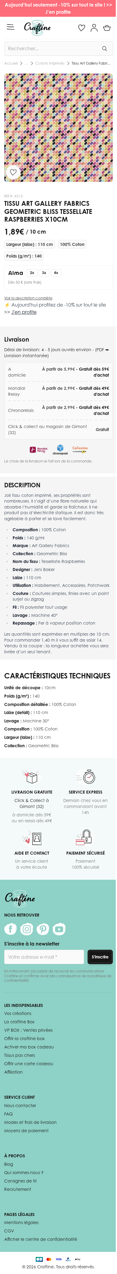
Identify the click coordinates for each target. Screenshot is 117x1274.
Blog (8, 1164)
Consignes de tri (20, 1180)
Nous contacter (20, 1105)
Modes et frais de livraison (30, 1122)
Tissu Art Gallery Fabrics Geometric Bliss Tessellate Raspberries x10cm (92, 63)
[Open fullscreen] (58, 128)
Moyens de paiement (26, 1130)
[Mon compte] (94, 28)
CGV (9, 1230)
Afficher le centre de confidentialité (40, 1239)
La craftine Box (19, 1021)
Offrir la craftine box (24, 1038)
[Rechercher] (104, 48)
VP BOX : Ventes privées (28, 1030)
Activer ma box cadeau (29, 1046)
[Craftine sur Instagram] (26, 929)
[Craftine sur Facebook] (10, 929)
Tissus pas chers (19, 1055)
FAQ (8, 1113)
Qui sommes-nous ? (24, 1172)
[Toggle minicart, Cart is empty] (107, 28)
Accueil (10, 63)
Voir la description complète (28, 298)
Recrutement (17, 1189)
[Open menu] (10, 27)
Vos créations (17, 1013)
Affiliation (13, 1071)
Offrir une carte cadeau (28, 1063)
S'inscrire (100, 956)
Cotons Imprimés (49, 63)
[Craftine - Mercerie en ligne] (37, 28)
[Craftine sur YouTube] (59, 929)
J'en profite (58, 12)
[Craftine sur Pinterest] (43, 929)
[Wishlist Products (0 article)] (82, 28)
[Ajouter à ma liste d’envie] (13, 172)
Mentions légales (21, 1222)
